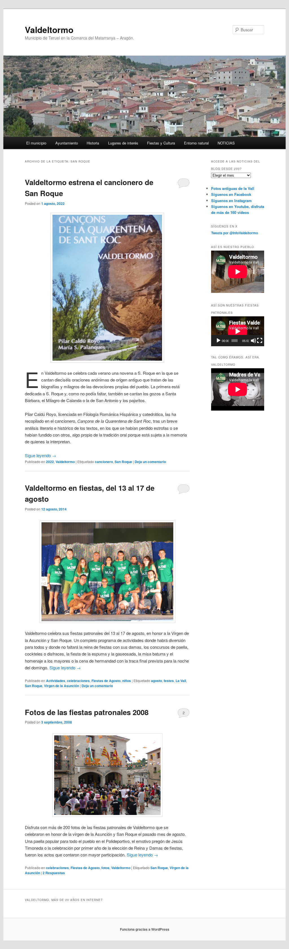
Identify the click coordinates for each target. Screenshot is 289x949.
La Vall (181, 680)
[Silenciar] (253, 340)
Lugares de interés (123, 143)
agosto (156, 680)
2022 (50, 461)
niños (126, 680)
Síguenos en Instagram (231, 200)
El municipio (36, 143)
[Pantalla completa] (259, 340)
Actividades (55, 680)
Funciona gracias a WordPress (144, 929)
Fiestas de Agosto (106, 680)
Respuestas (54, 872)
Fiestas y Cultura (161, 143)
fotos (105, 867)
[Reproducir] (218, 340)
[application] (237, 331)
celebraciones (78, 680)
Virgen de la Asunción (61, 685)
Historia (93, 143)
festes (169, 680)
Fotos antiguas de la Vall (232, 188)
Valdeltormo (49, 29)
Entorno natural (196, 143)
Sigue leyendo (40, 455)
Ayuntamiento (66, 143)
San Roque (123, 461)
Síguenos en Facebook (231, 194)
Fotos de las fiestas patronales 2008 (86, 712)
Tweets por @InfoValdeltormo (234, 232)
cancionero (104, 461)
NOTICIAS (226, 143)
